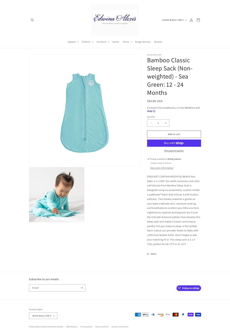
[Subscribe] (81, 287)
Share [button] (153, 253)
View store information (161, 167)
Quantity (151, 116)
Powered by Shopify (55, 327)
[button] (32, 20)
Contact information (119, 327)
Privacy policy (86, 327)
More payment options (174, 150)
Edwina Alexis (41, 327)
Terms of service (101, 327)
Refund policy (71, 327)
